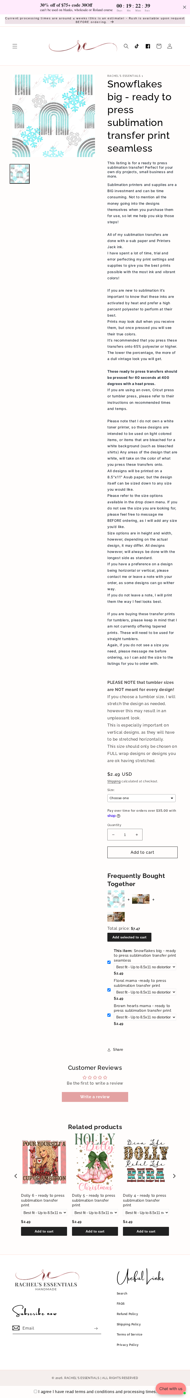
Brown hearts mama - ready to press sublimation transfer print (142, 1008)
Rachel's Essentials (81, 1378)
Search (122, 1293)
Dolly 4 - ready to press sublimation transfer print (144, 1200)
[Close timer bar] (185, 7)
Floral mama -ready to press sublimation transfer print (140, 983)
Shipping (114, 781)
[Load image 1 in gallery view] (19, 174)
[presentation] (15, 1175)
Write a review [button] (95, 1096)
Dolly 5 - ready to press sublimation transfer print (93, 1200)
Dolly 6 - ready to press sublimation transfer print (42, 1200)
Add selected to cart (129, 937)
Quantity (114, 825)
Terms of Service (130, 1334)
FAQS (121, 1303)
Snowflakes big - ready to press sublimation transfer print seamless (145, 956)
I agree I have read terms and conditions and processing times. (97, 1392)
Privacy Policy (128, 1345)
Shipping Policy (129, 1324)
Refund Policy (127, 1314)
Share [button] (118, 1050)
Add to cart (44, 1231)
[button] (14, 46)
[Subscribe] (95, 1328)
